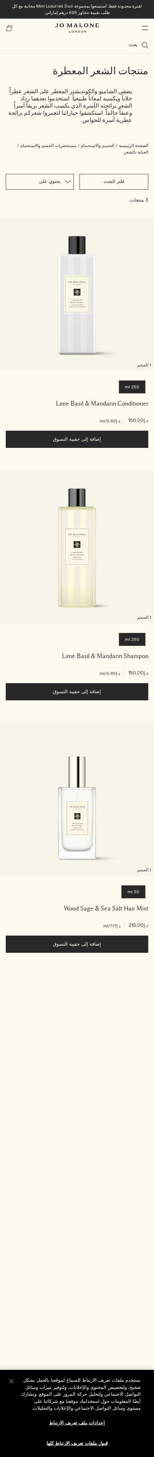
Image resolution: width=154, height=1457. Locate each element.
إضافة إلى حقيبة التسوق (77, 439)
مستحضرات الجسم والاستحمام (48, 145)
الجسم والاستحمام (97, 145)
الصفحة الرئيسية (133, 145)
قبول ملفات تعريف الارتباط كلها (77, 1444)
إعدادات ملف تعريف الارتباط (77, 1423)
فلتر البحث (114, 182)
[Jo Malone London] (77, 28)
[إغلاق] (11, 1381)
